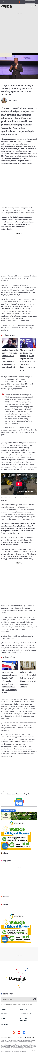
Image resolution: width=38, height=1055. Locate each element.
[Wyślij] (34, 999)
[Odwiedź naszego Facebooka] (24, 1032)
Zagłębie (23, 1009)
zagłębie (7, 861)
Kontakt (4, 1025)
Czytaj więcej (29, 1004)
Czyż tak (4, 1014)
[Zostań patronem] (14, 1032)
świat (5, 904)
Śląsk (3, 1018)
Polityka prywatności (25, 1019)
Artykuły (6, 55)
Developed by (21, 1037)
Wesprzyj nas (25, 1014)
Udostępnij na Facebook (8, 810)
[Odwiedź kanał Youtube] (19, 1032)
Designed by (4, 1037)
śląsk (5, 853)
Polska (6, 897)
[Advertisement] (19, 34)
